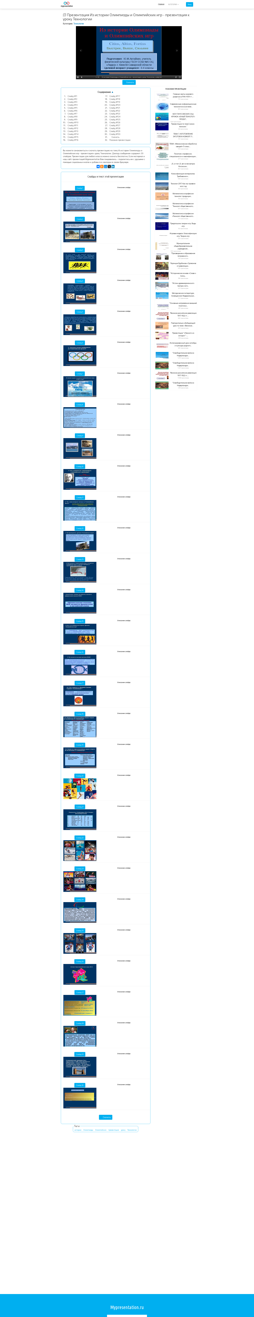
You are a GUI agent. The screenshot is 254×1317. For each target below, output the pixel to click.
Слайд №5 (72, 107)
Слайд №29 (114, 131)
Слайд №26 (114, 122)
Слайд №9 (72, 119)
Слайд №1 (72, 96)
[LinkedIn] (113, 166)
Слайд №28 (114, 128)
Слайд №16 (73, 139)
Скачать (130, 82)
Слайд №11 (73, 125)
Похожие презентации (119, 139)
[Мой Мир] (105, 166)
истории (77, 1130)
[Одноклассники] (101, 166)
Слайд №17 (114, 96)
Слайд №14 (73, 134)
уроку (123, 1130)
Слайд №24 (114, 116)
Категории (172, 4)
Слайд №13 (73, 131)
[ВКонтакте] (98, 166)
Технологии (78, 23)
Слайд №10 (73, 122)
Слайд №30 (114, 134)
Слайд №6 (72, 110)
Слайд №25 (114, 119)
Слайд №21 (114, 107)
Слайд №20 (114, 104)
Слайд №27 (114, 125)
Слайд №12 (73, 128)
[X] (109, 166)
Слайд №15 (73, 137)
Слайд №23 (114, 113)
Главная (161, 4)
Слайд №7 (72, 113)
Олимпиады (88, 1130)
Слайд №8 (72, 116)
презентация (113, 1130)
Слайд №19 (114, 102)
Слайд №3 (72, 102)
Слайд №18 (114, 99)
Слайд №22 (114, 110)
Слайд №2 (72, 99)
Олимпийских (100, 1130)
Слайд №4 (73, 104)
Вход (189, 4)
